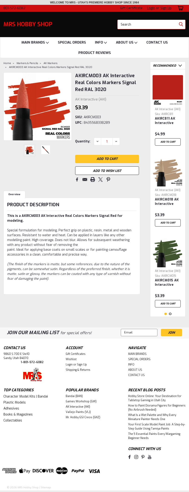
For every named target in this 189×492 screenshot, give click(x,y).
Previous (7, 106)
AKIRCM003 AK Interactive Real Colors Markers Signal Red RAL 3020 (50, 67)
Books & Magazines (18, 414)
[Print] (92, 179)
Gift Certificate (131, 8)
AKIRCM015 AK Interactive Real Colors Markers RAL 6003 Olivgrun (167, 282)
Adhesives (11, 408)
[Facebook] (77, 179)
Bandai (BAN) (74, 396)
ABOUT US (125, 42)
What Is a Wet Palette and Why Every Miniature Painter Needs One (152, 417)
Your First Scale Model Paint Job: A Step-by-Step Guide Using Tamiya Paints (156, 426)
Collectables (12, 420)
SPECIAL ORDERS (72, 42)
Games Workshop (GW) (81, 401)
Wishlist (71, 359)
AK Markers (50, 63)
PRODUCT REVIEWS (94, 52)
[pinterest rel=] (143, 457)
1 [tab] (165, 314)
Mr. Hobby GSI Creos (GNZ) (83, 417)
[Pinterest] (108, 179)
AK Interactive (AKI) (167, 109)
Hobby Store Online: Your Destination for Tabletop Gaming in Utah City (154, 398)
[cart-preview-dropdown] (180, 8)
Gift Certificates (76, 354)
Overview (14, 194)
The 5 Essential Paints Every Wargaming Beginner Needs (154, 436)
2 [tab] (170, 314)
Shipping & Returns (78, 370)
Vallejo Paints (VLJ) (78, 412)
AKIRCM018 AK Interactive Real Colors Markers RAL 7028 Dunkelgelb (167, 201)
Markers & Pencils (27, 63)
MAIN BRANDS (33, 42)
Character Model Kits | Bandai (25, 396)
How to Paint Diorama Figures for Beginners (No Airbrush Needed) (157, 408)
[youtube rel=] (150, 457)
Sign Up (165, 8)
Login (151, 8)
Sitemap (46, 487)
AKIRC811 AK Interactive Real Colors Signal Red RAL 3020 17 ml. (167, 121)
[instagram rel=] (136, 457)
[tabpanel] (168, 110)
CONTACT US (157, 42)
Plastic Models (14, 402)
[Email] (85, 179)
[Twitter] (100, 179)
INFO (99, 42)
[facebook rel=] (129, 457)
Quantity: (82, 141)
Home (7, 63)
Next (68, 106)
